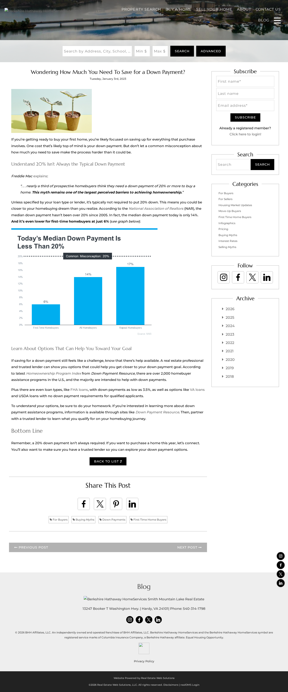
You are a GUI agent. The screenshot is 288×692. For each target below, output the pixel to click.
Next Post (187, 547)
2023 (230, 334)
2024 (230, 326)
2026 (230, 309)
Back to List (107, 461)
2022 (230, 343)
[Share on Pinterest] (116, 504)
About (244, 9)
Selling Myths (227, 247)
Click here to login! (245, 134)
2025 (230, 317)
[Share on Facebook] (84, 504)
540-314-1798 (194, 608)
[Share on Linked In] (132, 504)
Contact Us (268, 9)
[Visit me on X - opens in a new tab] (281, 574)
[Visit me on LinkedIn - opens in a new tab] (281, 583)
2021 (230, 351)
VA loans (197, 389)
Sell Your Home (214, 9)
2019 (230, 368)
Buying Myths (84, 519)
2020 (230, 359)
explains (40, 176)
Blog (263, 20)
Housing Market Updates (235, 205)
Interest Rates (227, 241)
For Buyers (60, 519)
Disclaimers (170, 684)
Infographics (226, 223)
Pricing (223, 229)
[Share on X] (100, 504)
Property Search (141, 9)
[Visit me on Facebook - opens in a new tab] (281, 565)
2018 (230, 376)
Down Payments (113, 519)
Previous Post (33, 547)
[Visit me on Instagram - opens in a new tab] (281, 556)
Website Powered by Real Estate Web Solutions (144, 678)
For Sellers (225, 199)
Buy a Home (179, 9)
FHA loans (79, 389)
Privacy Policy (144, 661)
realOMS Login (189, 684)
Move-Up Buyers (229, 211)
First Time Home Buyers (149, 519)
